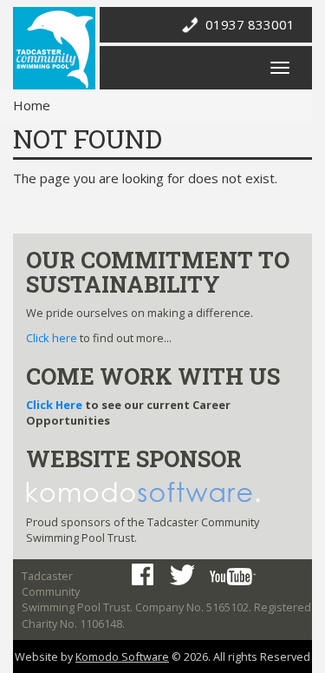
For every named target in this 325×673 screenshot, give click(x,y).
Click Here (54, 404)
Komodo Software (122, 656)
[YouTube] (233, 576)
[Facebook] (142, 574)
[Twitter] (181, 574)
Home (31, 105)
